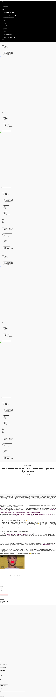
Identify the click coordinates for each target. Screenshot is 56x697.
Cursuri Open (6, 6)
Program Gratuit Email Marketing (8, 52)
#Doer (5, 20)
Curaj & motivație (7, 26)
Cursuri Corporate (7, 7)
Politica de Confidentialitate (4, 684)
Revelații (5, 36)
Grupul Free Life (4, 664)
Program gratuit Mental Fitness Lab (8, 54)
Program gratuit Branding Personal (10, 15)
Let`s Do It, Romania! (22, 498)
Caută (1, 187)
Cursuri (3, 4)
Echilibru (5, 28)
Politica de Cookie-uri (3, 685)
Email (1, 590)
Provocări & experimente (8, 34)
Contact (3, 40)
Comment (1, 586)
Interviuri (5, 32)
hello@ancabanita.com (3, 667)
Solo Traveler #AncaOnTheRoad (9, 37)
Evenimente (5, 29)
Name (1, 588)
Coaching (5, 117)
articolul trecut (6, 496)
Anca (3, 1)
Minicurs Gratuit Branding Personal (10, 10)
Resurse (3, 9)
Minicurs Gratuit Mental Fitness (9, 12)
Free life (5, 31)
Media (3, 39)
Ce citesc (5, 23)
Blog (2, 18)
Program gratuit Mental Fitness (9, 17)
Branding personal (7, 21)
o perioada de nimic (45, 527)
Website (1, 592)
